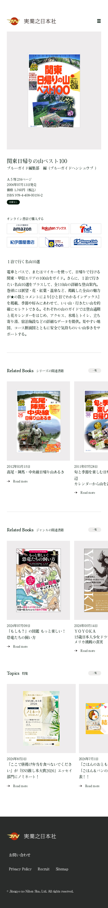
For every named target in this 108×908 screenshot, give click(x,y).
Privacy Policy (20, 869)
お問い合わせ (19, 855)
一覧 (95, 370)
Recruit (43, 869)
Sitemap (62, 869)
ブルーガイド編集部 (23, 168)
